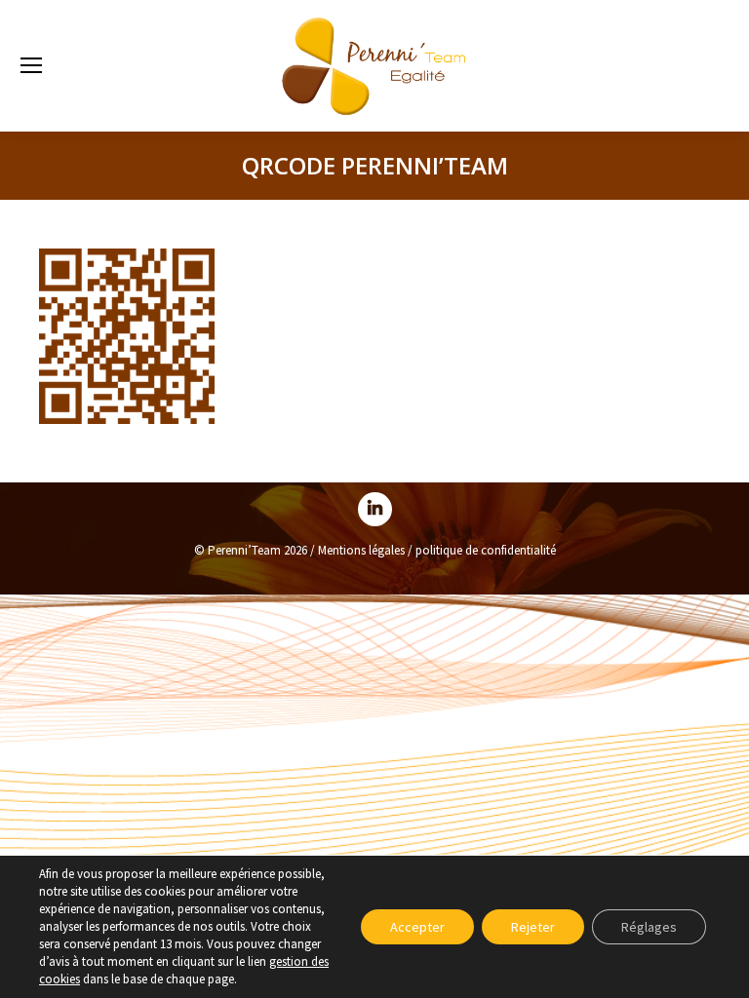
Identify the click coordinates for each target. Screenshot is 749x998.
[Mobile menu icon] (31, 65)
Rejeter (533, 927)
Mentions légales (361, 550)
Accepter (417, 927)
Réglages (649, 927)
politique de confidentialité (485, 550)
